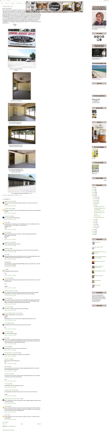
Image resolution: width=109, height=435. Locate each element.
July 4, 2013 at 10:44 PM (10, 343)
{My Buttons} (26, 3)
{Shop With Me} (19, 3)
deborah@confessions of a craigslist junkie (12, 352)
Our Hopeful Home (8, 278)
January (95, 227)
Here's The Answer (7, 8)
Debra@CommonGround (9, 242)
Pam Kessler (7, 366)
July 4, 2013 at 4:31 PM (10, 304)
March (95, 224)
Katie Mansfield (7, 346)
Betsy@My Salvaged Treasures (10, 290)
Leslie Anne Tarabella (8, 216)
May (95, 221)
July (95, 205)
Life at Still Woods (8, 331)
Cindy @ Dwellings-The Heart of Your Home (12, 313)
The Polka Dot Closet (8, 373)
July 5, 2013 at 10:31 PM (10, 387)
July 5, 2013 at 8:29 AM (10, 356)
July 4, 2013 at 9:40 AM (10, 229)
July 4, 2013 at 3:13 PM (10, 295)
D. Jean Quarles (7, 383)
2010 (94, 232)
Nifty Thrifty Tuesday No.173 (99, 206)
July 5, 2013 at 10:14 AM (10, 363)
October (95, 200)
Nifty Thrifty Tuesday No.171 (99, 212)
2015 (94, 192)
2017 (94, 189)
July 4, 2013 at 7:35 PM (10, 310)
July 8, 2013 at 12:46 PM (10, 395)
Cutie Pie (95, 214)
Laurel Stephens (7, 298)
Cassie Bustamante (8, 306)
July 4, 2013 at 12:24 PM (10, 245)
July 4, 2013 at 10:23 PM (10, 335)
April (95, 222)
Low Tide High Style (8, 323)
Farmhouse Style (97, 242)
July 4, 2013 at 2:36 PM (10, 287)
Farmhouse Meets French (98, 275)
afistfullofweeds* (7, 248)
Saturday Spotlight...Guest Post (99, 270)
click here (30, 193)
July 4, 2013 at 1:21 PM (10, 266)
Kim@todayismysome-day (9, 201)
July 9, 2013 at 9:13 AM (10, 412)
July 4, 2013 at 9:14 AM (10, 219)
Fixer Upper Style (97, 285)
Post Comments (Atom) (11, 426)
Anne (5, 269)
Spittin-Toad (7, 232)
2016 (94, 190)
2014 (94, 194)
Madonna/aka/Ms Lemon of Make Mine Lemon (13, 398)
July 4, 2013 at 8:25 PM (10, 320)
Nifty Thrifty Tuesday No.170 (99, 217)
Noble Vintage (7, 406)
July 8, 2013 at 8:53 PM (10, 403)
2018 (94, 187)
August (95, 203)
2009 (94, 234)
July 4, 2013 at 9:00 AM (10, 213)
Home (2, 3)
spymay (6, 254)
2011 (94, 231)
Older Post (39, 423)
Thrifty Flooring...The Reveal (99, 261)
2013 (94, 195)
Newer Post (5, 423)
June (95, 219)
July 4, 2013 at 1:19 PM (10, 259)
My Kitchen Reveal (97, 280)
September (96, 201)
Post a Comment (5, 422)
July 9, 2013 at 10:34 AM (10, 419)
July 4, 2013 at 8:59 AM (10, 205)
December (96, 197)
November (96, 198)
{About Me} (7, 3)
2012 (94, 229)
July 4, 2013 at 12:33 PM (10, 251)
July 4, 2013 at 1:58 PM (10, 275)
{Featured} (12, 3)
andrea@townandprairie (9, 208)
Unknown (6, 222)
